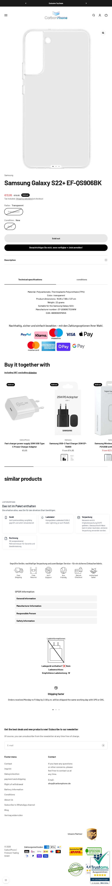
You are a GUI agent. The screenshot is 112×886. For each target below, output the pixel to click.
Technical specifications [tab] (30, 279)
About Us (8, 799)
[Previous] (25, 3)
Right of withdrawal (13, 784)
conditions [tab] (82, 279)
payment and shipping (15, 779)
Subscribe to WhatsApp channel (19, 804)
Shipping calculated (24, 199)
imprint (7, 768)
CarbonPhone (25, 440)
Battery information (13, 789)
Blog (6, 810)
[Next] (86, 3)
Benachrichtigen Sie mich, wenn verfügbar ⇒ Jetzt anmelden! (56, 247)
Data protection (11, 774)
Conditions (9, 794)
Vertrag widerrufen (13, 815)
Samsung (8, 175)
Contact (8, 763)
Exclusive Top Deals (56, 3)
